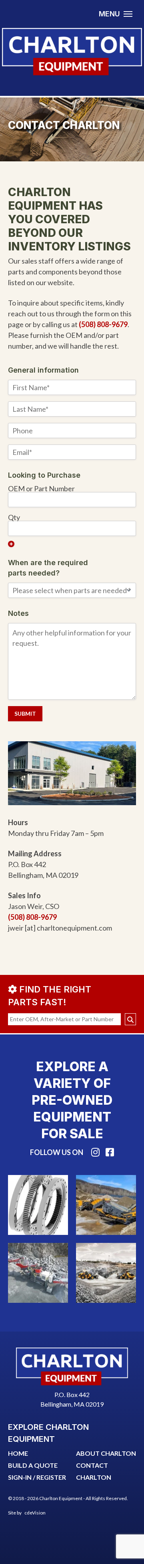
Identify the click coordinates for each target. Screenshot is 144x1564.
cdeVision (35, 1513)
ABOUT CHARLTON (106, 1453)
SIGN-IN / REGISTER (37, 1477)
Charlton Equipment (72, 51)
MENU (109, 14)
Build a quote (33, 1465)
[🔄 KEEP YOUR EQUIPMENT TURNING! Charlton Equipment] (38, 1205)
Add (11, 544)
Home (18, 1453)
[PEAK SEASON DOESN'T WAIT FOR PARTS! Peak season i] (38, 1273)
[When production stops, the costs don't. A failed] (106, 1205)
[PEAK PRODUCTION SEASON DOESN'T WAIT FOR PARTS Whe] (106, 1273)
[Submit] (130, 1019)
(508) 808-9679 (103, 324)
